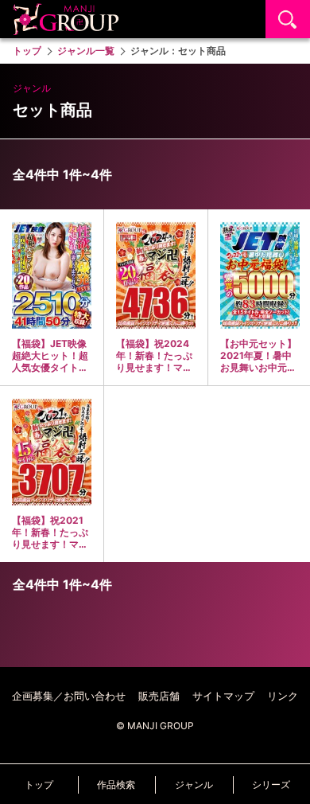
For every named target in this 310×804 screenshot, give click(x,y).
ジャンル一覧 (85, 51)
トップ (39, 784)
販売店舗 (159, 695)
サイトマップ (223, 695)
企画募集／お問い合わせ (69, 695)
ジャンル (194, 784)
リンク (282, 695)
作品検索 (116, 784)
